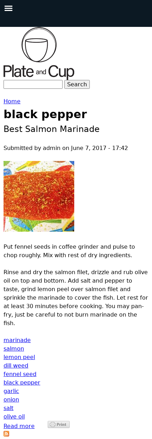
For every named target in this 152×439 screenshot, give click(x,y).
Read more (19, 426)
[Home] (39, 53)
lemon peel (19, 357)
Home (12, 101)
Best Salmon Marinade (52, 129)
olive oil (14, 416)
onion (11, 399)
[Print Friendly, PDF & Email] (59, 426)
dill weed (16, 365)
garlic (11, 391)
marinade (17, 340)
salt (8, 408)
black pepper (22, 382)
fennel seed (20, 374)
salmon (14, 348)
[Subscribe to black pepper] (6, 434)
